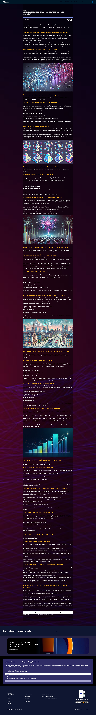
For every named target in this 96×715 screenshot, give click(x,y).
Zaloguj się (88, 2)
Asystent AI (41, 614)
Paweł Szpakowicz (27, 699)
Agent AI (27, 614)
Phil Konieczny (27, 698)
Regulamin (86, 709)
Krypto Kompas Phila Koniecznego (47, 696)
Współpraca (74, 1)
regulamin (12, 676)
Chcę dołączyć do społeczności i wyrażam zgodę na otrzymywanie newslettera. (48, 678)
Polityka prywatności (78, 709)
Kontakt (81, 1)
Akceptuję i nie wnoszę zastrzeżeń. (14, 676)
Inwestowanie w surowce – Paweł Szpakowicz (49, 698)
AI (30, 614)
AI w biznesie (34, 614)
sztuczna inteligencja (48, 614)
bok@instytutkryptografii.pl (55, 631)
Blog (61, 1)
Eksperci (66, 1)
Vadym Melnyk (27, 696)
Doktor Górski (27, 701)
